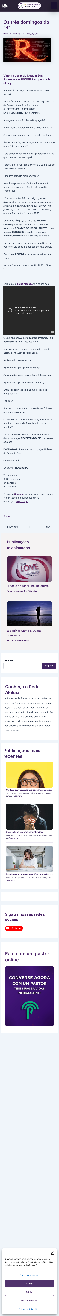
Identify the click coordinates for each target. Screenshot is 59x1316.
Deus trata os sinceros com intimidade (25, 832)
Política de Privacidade (29, 1309)
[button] (52, 1252)
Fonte (6, 516)
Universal (19, 494)
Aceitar (29, 1283)
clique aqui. (22, 501)
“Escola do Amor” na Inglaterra (28, 585)
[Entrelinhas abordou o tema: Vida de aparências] (29, 859)
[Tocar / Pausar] (20, 5)
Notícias (33, 591)
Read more (17, 796)
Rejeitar (29, 1292)
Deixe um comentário (17, 591)
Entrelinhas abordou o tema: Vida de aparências (29, 874)
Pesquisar (8, 660)
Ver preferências (29, 1300)
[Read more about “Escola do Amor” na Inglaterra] (29, 569)
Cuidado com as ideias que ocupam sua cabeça (29, 790)
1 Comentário (13, 640)
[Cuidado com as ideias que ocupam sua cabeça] (29, 775)
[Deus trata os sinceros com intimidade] (29, 817)
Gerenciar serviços (29, 1275)
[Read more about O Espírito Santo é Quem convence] (29, 613)
